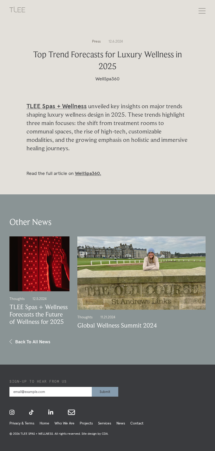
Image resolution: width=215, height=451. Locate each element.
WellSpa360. (88, 173)
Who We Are (64, 423)
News (120, 423)
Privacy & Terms (21, 423)
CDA (105, 434)
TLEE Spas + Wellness (56, 106)
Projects (86, 423)
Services (104, 423)
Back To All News (32, 342)
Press (96, 41)
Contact (136, 423)
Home (44, 423)
